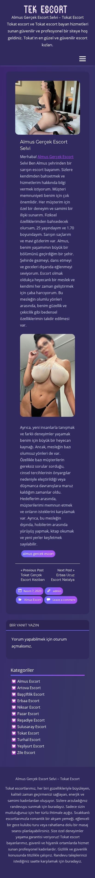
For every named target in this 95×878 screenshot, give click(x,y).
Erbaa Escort (28, 700)
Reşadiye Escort (31, 720)
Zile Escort (26, 752)
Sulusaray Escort (31, 726)
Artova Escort (29, 687)
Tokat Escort (28, 733)
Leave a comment (64, 600)
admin (57, 591)
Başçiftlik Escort (31, 694)
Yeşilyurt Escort (30, 746)
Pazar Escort (28, 713)
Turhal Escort (29, 739)
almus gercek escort (38, 553)
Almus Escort (32, 600)
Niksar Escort (28, 707)
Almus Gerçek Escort (56, 156)
